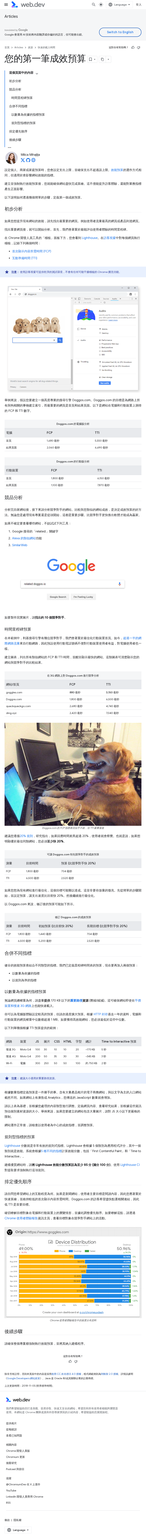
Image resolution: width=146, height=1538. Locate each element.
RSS (8, 1502)
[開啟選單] (6, 4)
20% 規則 (26, 836)
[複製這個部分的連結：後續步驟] (26, 1332)
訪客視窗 (110, 238)
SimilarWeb (19, 545)
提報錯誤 (11, 1429)
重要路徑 (76, 1000)
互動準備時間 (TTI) (24, 258)
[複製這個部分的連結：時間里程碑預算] (34, 629)
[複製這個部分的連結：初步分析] (26, 209)
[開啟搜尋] (93, 4)
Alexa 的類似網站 (24, 538)
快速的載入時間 (46, 47)
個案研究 (11, 1463)
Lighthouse (90, 238)
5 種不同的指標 (51, 1151)
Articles (11, 16)
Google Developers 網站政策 (23, 1378)
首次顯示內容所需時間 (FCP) (31, 251)
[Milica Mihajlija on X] (23, 161)
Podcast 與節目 (15, 1469)
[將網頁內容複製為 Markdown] (102, 59)
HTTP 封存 (101, 1014)
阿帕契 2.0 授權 (109, 1374)
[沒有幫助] (138, 47)
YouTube (11, 1490)
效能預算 (117, 170)
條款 (7, 1520)
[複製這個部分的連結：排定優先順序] (35, 1182)
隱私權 (17, 1520)
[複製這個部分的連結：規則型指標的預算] (38, 1137)
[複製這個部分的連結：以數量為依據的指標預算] (49, 992)
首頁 (7, 47)
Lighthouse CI (130, 1165)
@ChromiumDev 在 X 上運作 (23, 1484)
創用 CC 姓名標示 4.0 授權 (66, 1374)
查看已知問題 (14, 1435)
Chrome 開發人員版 (18, 1451)
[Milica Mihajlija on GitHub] (28, 161)
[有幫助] (133, 47)
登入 (138, 4)
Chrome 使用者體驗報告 (21, 1218)
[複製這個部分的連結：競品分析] (26, 498)
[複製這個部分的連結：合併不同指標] (35, 953)
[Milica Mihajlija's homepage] (33, 161)
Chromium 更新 (15, 1457)
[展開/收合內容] (37, 73)
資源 (30, 47)
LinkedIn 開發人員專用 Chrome (24, 1496)
